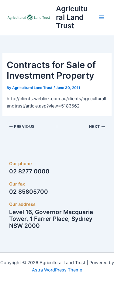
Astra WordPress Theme (57, 270)
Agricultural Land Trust (72, 17)
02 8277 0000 (29, 171)
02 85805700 (28, 191)
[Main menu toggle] (101, 17)
